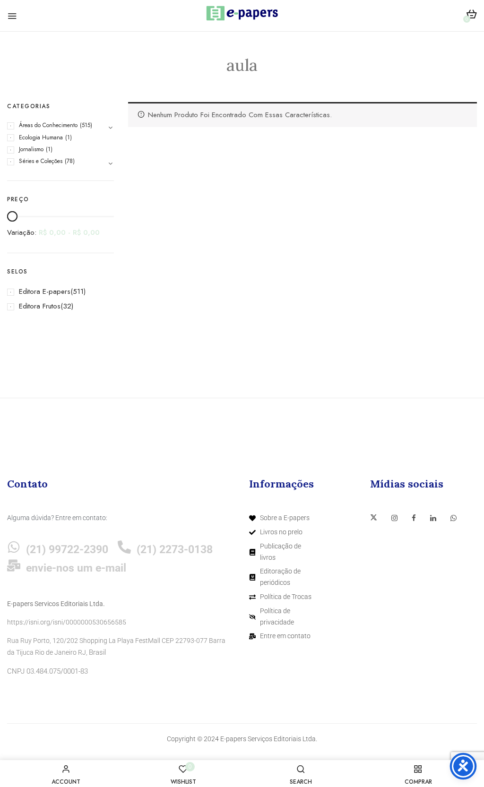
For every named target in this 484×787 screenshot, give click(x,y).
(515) (86, 125)
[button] (471, 16)
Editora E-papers (44, 291)
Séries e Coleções (40, 161)
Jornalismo (31, 149)
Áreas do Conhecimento (48, 125)
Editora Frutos (39, 306)
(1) (68, 137)
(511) (78, 291)
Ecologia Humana (41, 137)
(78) (70, 161)
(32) (66, 306)
